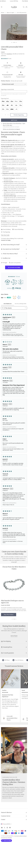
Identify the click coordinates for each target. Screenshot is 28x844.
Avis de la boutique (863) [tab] (20, 303)
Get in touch (14, 635)
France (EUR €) (6, 824)
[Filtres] (2, 308)
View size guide (5, 235)
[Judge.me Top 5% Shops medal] (19, 282)
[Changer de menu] (1, 7)
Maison (2, 12)
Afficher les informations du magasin (11, 129)
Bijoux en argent (10, 12)
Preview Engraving (19, 115)
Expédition (9, 54)
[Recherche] (23, 7)
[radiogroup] (14, 105)
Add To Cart (14, 120)
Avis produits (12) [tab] (7, 303)
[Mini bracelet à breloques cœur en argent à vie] (14, 585)
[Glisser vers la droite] (16, 42)
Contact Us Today (5, 240)
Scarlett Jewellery (9, 836)
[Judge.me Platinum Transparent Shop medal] (6, 282)
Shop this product (8, 614)
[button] (4, 58)
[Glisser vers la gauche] (12, 42)
